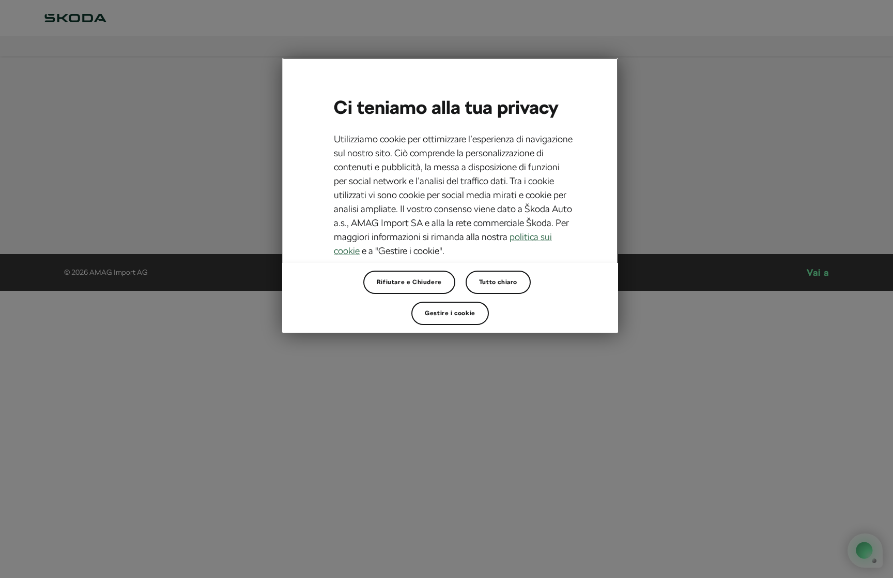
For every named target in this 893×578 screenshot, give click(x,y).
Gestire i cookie (450, 313)
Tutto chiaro (498, 282)
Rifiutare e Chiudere (409, 282)
